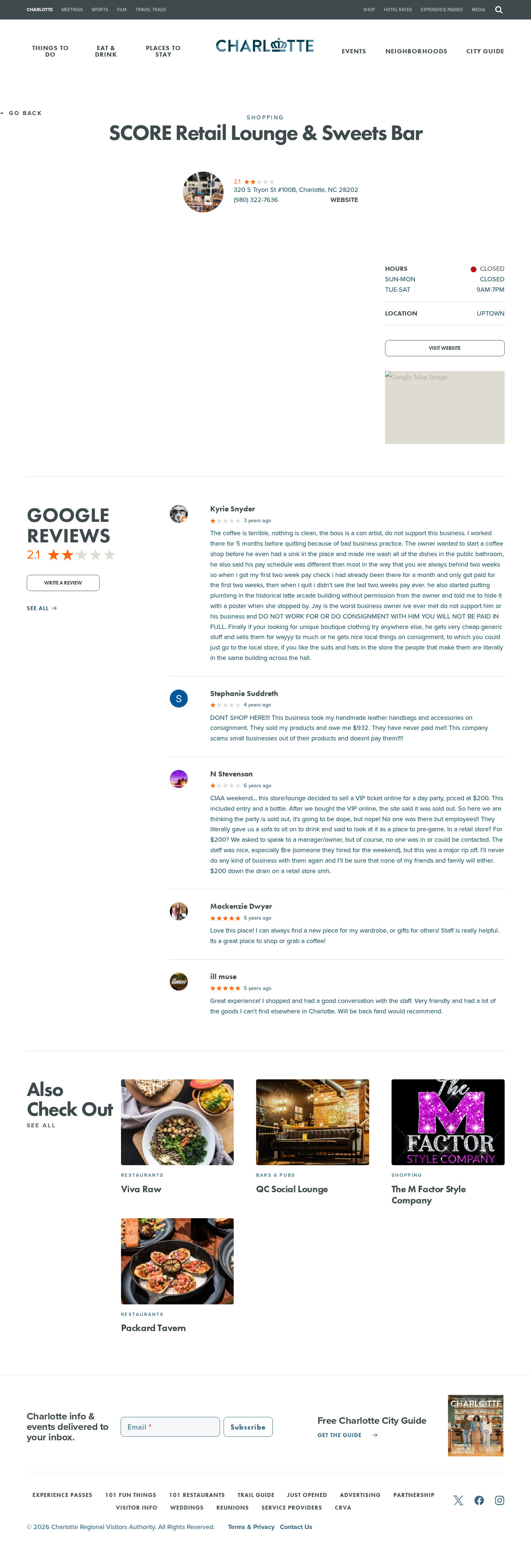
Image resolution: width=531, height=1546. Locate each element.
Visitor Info (136, 1508)
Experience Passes (442, 9)
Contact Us (296, 1527)
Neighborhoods (416, 51)
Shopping (407, 1175)
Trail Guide (256, 1495)
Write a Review (63, 583)
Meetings (72, 9)
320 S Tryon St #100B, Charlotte (296, 189)
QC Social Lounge (292, 1189)
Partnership (414, 1495)
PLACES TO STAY (163, 51)
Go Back (24, 113)
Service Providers (292, 1508)
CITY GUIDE (485, 51)
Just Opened (307, 1495)
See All (43, 1125)
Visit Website (445, 348)
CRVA (343, 1508)
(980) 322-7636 (256, 199)
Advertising (360, 1495)
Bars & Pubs (275, 1175)
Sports (100, 9)
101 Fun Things (130, 1495)
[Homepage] (265, 51)
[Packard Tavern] (177, 1261)
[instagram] (500, 1501)
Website (344, 199)
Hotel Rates (398, 9)
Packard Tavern (153, 1328)
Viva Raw (141, 1189)
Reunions (232, 1508)
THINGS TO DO (50, 51)
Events (354, 51)
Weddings (187, 1508)
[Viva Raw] (177, 1122)
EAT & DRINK (106, 51)
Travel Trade (150, 9)
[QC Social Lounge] (312, 1122)
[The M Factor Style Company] (448, 1122)
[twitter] (458, 1501)
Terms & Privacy (252, 1527)
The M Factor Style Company (429, 1194)
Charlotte (40, 9)
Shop (369, 9)
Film (121, 9)
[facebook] (479, 1501)
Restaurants (142, 1175)
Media (478, 9)
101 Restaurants (197, 1495)
